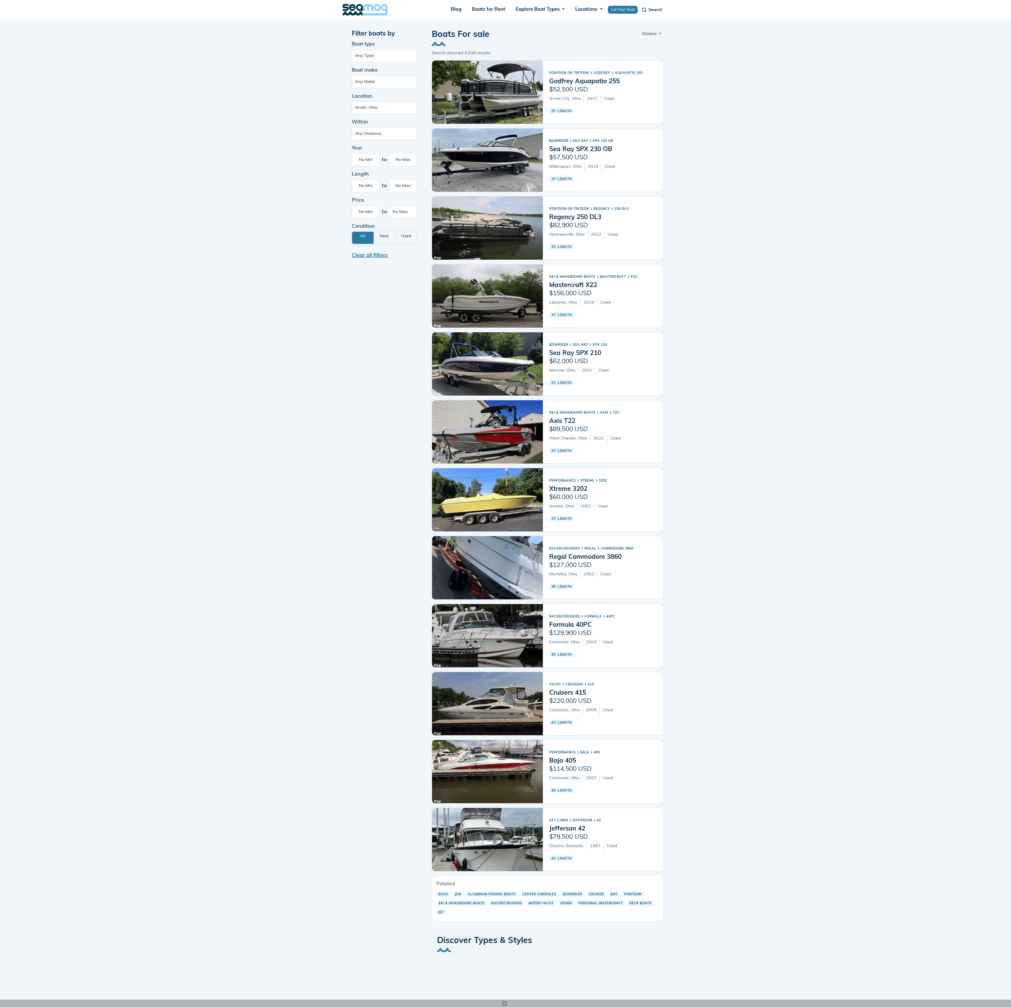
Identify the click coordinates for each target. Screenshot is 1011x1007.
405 (597, 752)
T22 (616, 412)
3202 (603, 480)
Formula (593, 616)
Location (362, 96)
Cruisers (574, 684)
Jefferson (582, 820)
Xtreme (587, 480)
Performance (562, 480)
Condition (363, 226)
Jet (441, 912)
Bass (443, 894)
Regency (601, 209)
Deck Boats (640, 903)
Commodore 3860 (617, 548)
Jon (458, 894)
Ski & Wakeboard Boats (572, 277)
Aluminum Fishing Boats (492, 894)
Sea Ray (580, 141)
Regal (590, 548)
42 (599, 820)
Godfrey (601, 73)
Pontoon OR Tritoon (569, 73)
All (362, 236)
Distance (650, 34)
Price (358, 200)
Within (360, 122)
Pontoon (633, 894)
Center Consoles (539, 894)
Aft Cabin (558, 820)
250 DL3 (621, 209)
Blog (456, 9)
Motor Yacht (541, 903)
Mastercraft (613, 277)
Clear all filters (370, 255)
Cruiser (596, 894)
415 (591, 684)
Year (357, 148)
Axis (604, 412)
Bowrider (558, 141)
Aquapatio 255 (629, 73)
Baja (584, 752)
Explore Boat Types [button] (538, 9)
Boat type (363, 44)
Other (566, 903)
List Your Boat (623, 10)
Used (406, 236)
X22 (634, 277)
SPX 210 (600, 345)
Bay (614, 894)
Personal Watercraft (600, 903)
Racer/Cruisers (564, 548)
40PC (610, 616)
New (384, 236)
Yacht (555, 684)
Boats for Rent (488, 9)
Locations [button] (587, 9)
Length (360, 174)
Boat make (365, 70)
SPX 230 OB (603, 141)
